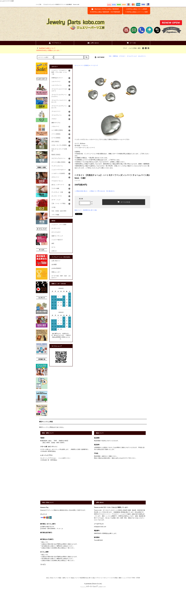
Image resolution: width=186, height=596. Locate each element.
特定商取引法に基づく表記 (90, 210)
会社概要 (54, 264)
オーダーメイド (56, 228)
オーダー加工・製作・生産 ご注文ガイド (61, 276)
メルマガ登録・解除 (134, 48)
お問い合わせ (95, 43)
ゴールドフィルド (132, 56)
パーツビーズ (94, 65)
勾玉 (110, 56)
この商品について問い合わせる (97, 191)
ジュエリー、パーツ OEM (59, 224)
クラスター (122, 56)
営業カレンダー (56, 272)
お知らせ (54, 251)
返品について (78, 210)
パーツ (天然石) (84, 65)
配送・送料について (64, 577)
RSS (133, 577)
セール (53, 247)
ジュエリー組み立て (57, 239)
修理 (53, 243)
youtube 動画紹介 (56, 268)
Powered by (83, 586)
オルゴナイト (142, 56)
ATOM (138, 577)
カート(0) (133, 43)
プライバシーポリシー (102, 577)
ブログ (125, 48)
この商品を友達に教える (81, 191)
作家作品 (115, 56)
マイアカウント (56, 43)
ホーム (76, 65)
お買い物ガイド (56, 260)
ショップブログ (126, 577)
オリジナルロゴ (56, 232)
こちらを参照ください (64, 458)
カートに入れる (125, 202)
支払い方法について (52, 577)
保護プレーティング (57, 236)
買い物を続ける (110, 191)
